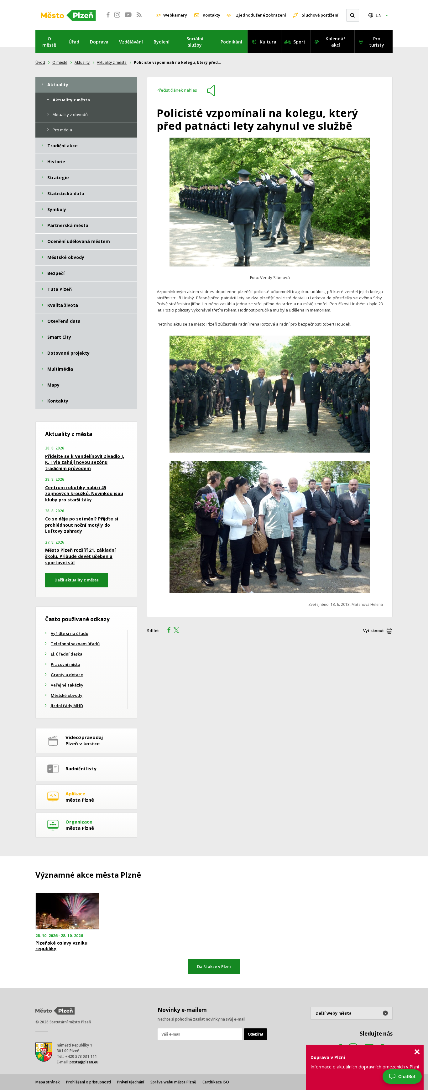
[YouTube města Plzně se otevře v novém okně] (128, 18)
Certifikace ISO (215, 1082)
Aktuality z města (112, 62)
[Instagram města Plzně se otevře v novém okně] (117, 18)
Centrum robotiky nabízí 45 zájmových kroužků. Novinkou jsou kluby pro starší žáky (84, 493)
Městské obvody (66, 695)
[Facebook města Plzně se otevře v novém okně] (106, 18)
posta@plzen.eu (84, 1062)
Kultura (268, 42)
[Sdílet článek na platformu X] (179, 631)
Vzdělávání (131, 42)
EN (379, 15)
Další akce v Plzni (214, 966)
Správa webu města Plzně (173, 1082)
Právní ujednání (130, 1082)
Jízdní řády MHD (67, 705)
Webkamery (175, 15)
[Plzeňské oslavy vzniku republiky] (67, 911)
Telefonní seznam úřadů (75, 643)
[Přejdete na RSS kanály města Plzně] (139, 18)
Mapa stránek (47, 1082)
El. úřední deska (66, 654)
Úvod (40, 62)
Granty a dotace (67, 674)
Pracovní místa (65, 664)
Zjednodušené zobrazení (261, 15)
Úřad (74, 42)
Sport (299, 42)
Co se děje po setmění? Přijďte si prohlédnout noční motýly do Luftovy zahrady (81, 525)
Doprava (99, 42)
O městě (49, 42)
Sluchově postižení (320, 15)
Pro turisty (376, 42)
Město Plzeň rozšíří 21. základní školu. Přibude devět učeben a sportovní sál (80, 556)
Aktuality (82, 62)
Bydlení (162, 42)
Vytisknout (373, 630)
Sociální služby (194, 42)
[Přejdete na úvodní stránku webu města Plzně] (68, 15)
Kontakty (211, 15)
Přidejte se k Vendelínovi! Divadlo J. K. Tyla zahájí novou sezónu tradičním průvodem (84, 462)
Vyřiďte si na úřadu (69, 633)
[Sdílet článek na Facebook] (167, 631)
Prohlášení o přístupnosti (88, 1082)
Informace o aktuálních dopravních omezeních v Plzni (365, 1067)
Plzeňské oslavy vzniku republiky (61, 945)
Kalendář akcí (335, 42)
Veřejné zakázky (67, 685)
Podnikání (231, 42)
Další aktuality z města (77, 580)
